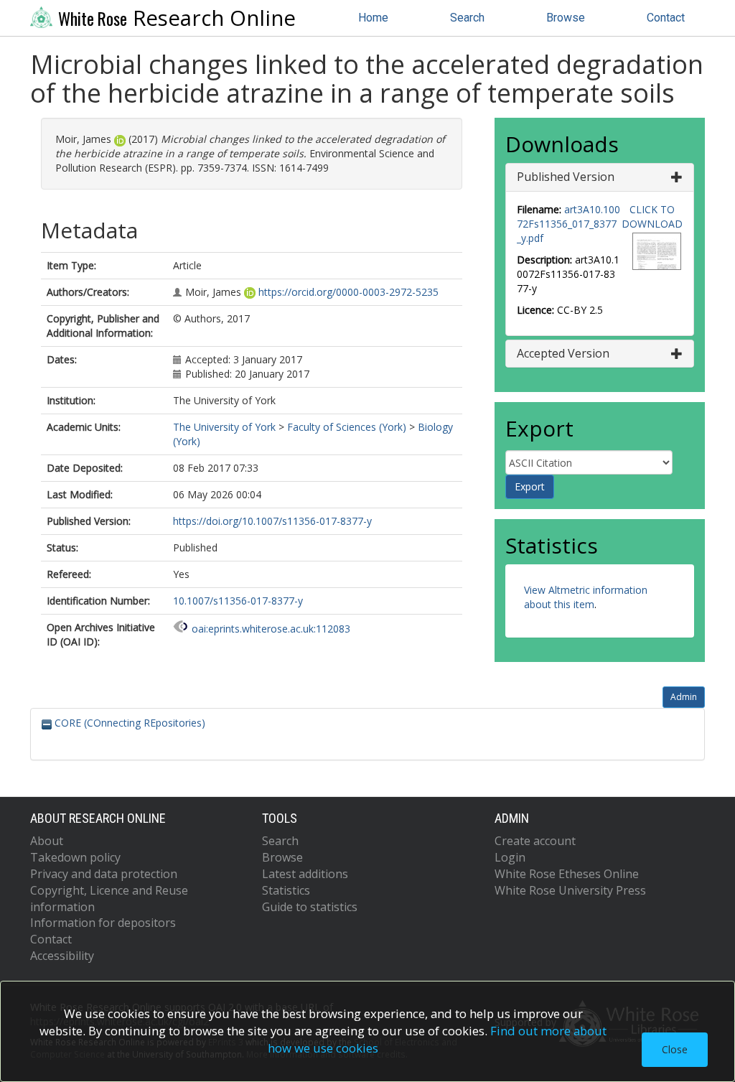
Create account (535, 841)
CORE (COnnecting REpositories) (128, 722)
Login (510, 857)
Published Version (565, 177)
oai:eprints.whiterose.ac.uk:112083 (271, 628)
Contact (666, 17)
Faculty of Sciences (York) (346, 427)
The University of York (224, 427)
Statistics (286, 890)
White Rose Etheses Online (567, 874)
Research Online (177, 18)
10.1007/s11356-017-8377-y (238, 600)
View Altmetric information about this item (585, 597)
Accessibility (62, 956)
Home (373, 17)
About (46, 841)
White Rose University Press (570, 890)
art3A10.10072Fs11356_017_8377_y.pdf (568, 223)
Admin (683, 697)
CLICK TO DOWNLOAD (652, 216)
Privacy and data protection (103, 874)
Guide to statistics (309, 907)
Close (675, 1049)
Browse (565, 17)
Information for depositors (103, 923)
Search (467, 17)
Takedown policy (75, 857)
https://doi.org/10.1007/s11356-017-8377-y (272, 521)
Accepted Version (563, 353)
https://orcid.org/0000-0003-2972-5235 (348, 292)
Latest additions (305, 874)
